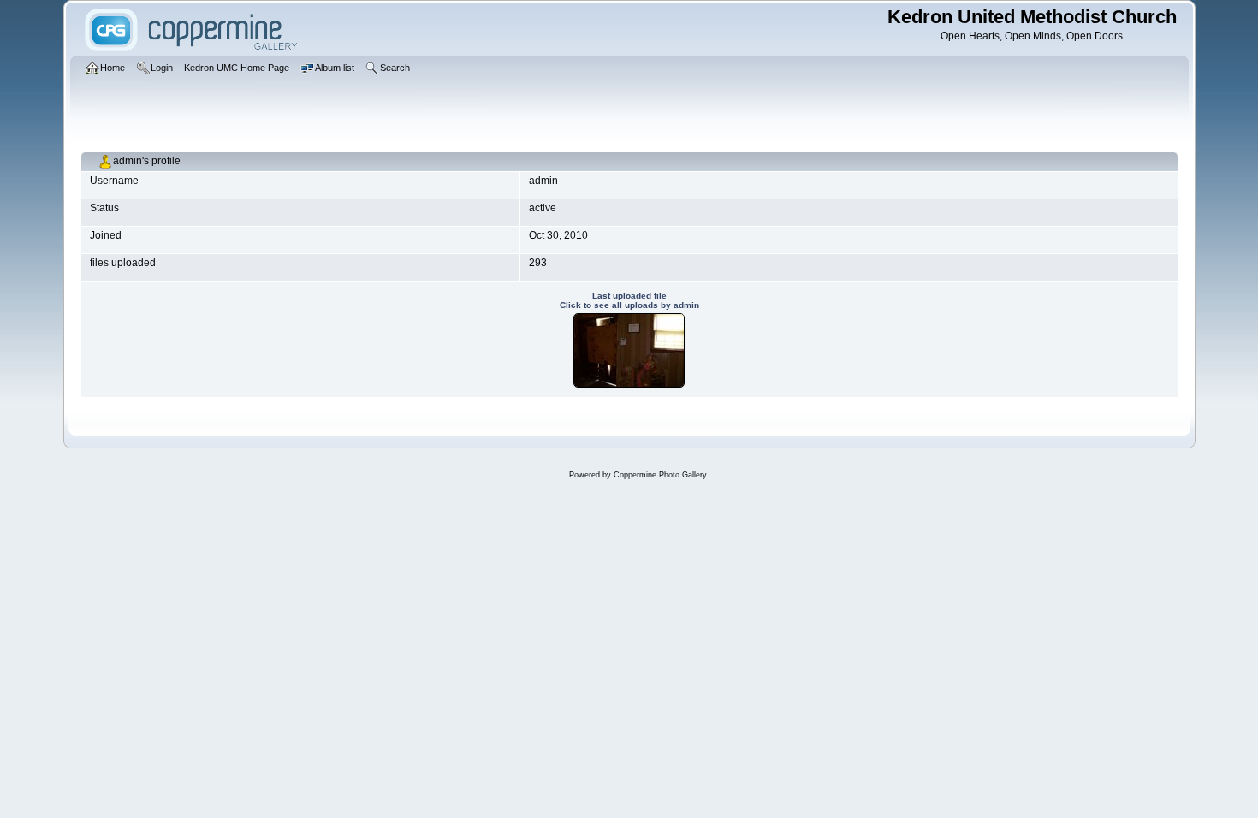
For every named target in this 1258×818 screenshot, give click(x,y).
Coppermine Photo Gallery (660, 475)
